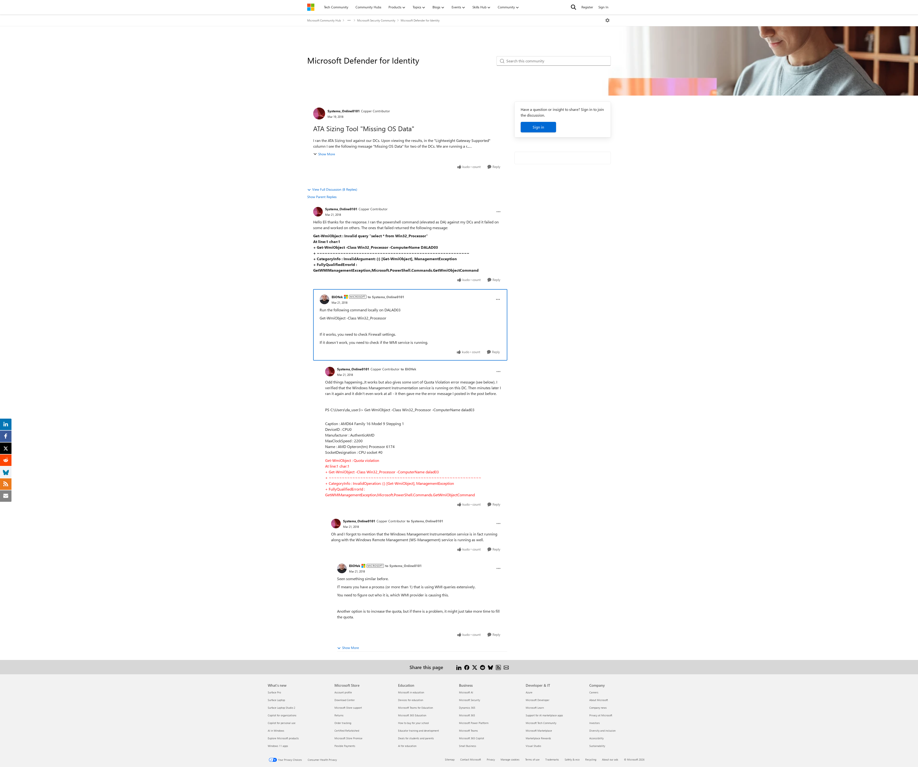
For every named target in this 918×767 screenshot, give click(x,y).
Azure (529, 692)
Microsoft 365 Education (412, 715)
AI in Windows (276, 730)
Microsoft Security (469, 700)
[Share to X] (474, 667)
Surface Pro (274, 692)
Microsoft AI (466, 692)
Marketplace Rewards (538, 738)
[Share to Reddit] (482, 667)
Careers (593, 692)
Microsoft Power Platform (473, 723)
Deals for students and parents (416, 738)
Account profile (343, 692)
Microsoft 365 (467, 715)
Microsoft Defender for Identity (420, 20)
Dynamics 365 (467, 707)
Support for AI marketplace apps (544, 715)
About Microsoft (598, 700)
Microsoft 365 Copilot (471, 738)
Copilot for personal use (281, 723)
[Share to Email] (506, 667)
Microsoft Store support (348, 707)
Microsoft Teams (468, 730)
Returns (339, 715)
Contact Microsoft (470, 759)
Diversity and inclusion (602, 730)
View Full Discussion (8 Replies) (334, 189)
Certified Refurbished (346, 730)
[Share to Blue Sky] (490, 667)
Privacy (491, 759)
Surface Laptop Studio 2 (281, 707)
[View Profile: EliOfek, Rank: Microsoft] (324, 299)
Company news (598, 707)
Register (587, 7)
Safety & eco (572, 759)
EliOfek (337, 297)
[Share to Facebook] (466, 667)
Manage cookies (510, 759)
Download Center (344, 700)
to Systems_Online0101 (386, 297)
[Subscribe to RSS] (498, 667)
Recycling (590, 759)
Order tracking (342, 723)
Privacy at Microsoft (600, 715)
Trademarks (552, 759)
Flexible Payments (344, 746)
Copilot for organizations (282, 715)
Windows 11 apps (278, 746)
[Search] (573, 7)
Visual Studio (533, 746)
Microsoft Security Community (376, 20)
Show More (326, 154)
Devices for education (410, 700)
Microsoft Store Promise (348, 738)
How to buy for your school (413, 723)
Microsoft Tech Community (541, 723)
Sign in (538, 127)
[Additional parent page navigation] (349, 20)
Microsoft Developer (537, 700)
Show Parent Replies (322, 196)
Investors (594, 723)
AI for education (407, 746)
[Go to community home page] (310, 7)
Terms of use (532, 759)
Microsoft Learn (535, 707)
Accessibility (596, 738)
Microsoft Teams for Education (415, 707)
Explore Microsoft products (283, 738)
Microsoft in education (411, 692)
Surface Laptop (276, 700)
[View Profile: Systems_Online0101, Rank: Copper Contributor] (319, 113)
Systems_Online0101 (344, 111)
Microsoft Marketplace (539, 730)
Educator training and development (418, 730)
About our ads (610, 759)
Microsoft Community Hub (324, 20)
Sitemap (449, 759)
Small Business (467, 746)
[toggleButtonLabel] (607, 20)
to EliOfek (408, 369)
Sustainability (597, 746)
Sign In (603, 7)
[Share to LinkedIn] (458, 667)
